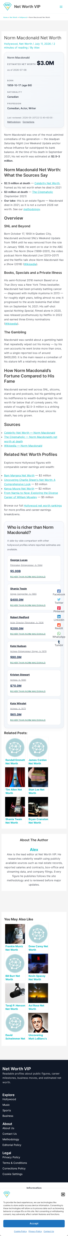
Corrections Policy (14, 1168)
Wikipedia (30, 264)
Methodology (14, 122)
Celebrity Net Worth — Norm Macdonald (29, 432)
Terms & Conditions (14, 1162)
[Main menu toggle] (61, 6)
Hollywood (23, 17)
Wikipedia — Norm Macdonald (23, 445)
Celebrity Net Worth (47, 183)
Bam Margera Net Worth (19, 475)
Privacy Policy (35, 1231)
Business (7, 1115)
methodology (31, 209)
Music (6, 1104)
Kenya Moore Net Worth (19, 488)
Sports (6, 1110)
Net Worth (13, 17)
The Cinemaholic (42, 192)
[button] (63, 1194)
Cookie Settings (12, 1174)
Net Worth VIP (27, 6)
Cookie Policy (20, 1231)
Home (5, 17)
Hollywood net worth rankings (43, 505)
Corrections (28, 122)
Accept (34, 1223)
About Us (8, 1128)
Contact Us (49, 1231)
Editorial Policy (11, 1145)
